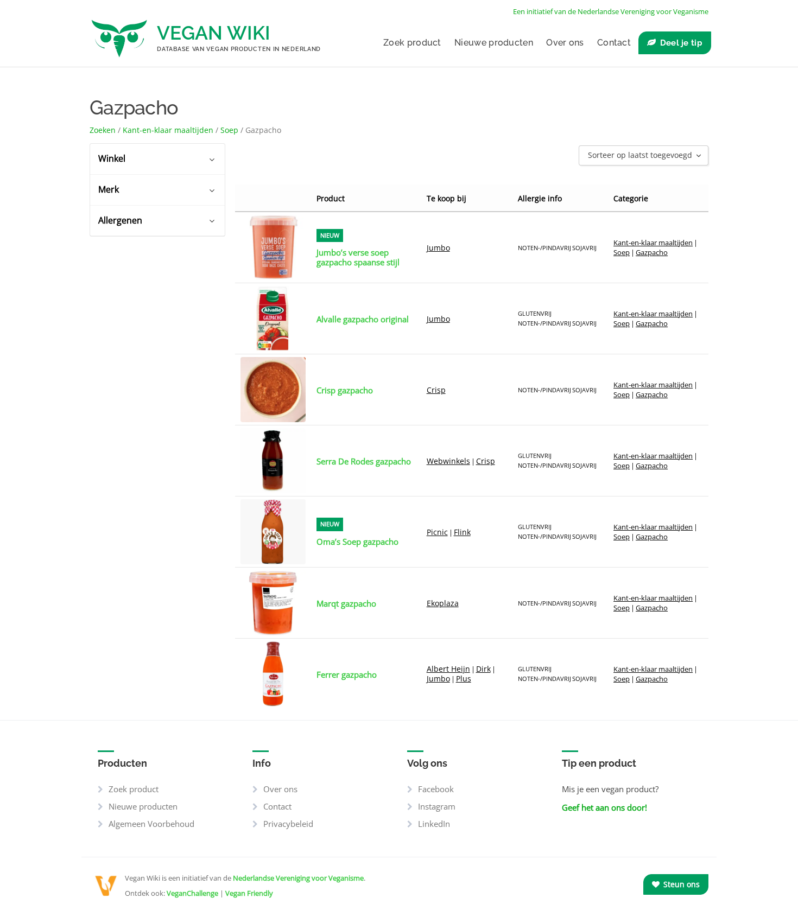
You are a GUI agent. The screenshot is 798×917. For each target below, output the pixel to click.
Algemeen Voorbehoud (151, 823)
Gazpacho (652, 252)
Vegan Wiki (213, 33)
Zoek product (412, 42)
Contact (614, 42)
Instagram (436, 806)
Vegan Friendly (249, 893)
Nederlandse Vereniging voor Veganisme (298, 878)
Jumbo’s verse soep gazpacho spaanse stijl (358, 257)
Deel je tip (681, 43)
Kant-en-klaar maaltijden (168, 130)
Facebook (436, 789)
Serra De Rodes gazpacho (363, 461)
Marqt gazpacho (346, 603)
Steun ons (680, 884)
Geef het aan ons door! (604, 807)
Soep (229, 130)
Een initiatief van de (610, 11)
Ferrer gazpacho (346, 674)
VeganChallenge (192, 893)
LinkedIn (434, 823)
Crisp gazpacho (344, 390)
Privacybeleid (288, 823)
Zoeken (103, 130)
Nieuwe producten (493, 42)
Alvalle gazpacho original (362, 319)
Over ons (565, 42)
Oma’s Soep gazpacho (357, 541)
